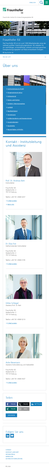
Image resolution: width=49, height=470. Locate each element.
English (33, 2)
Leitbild (10, 107)
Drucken (11, 415)
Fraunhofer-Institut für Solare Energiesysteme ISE (18, 17)
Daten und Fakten (14, 100)
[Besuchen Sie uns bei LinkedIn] (7, 436)
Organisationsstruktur (15, 92)
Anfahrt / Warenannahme (16, 103)
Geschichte (11, 126)
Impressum (9, 456)
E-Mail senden (12, 201)
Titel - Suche (41, 2)
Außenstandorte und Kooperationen (20, 118)
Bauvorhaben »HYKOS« (15, 129)
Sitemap (8, 450)
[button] (11, 404)
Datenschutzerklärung (14, 459)
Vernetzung (11, 115)
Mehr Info (11, 204)
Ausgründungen (13, 122)
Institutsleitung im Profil (16, 89)
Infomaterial (12, 96)
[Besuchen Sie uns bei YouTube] (12, 436)
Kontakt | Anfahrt (12, 452)
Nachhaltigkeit (12, 111)
